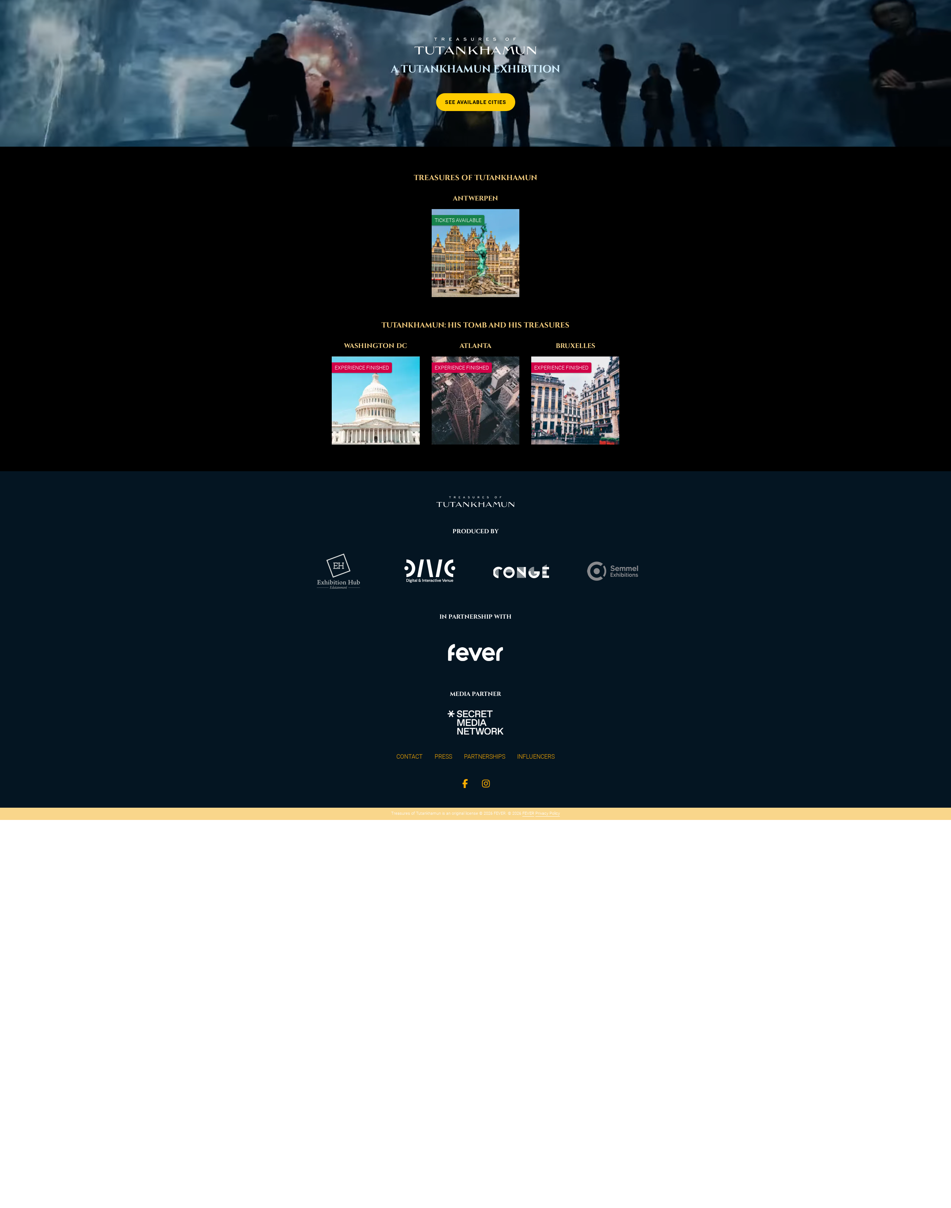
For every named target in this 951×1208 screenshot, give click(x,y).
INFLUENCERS (536, 756)
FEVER (528, 813)
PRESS (443, 756)
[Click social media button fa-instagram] (485, 785)
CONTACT (409, 756)
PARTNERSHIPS (484, 756)
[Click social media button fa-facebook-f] (465, 785)
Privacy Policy (547, 813)
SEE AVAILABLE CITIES (475, 102)
